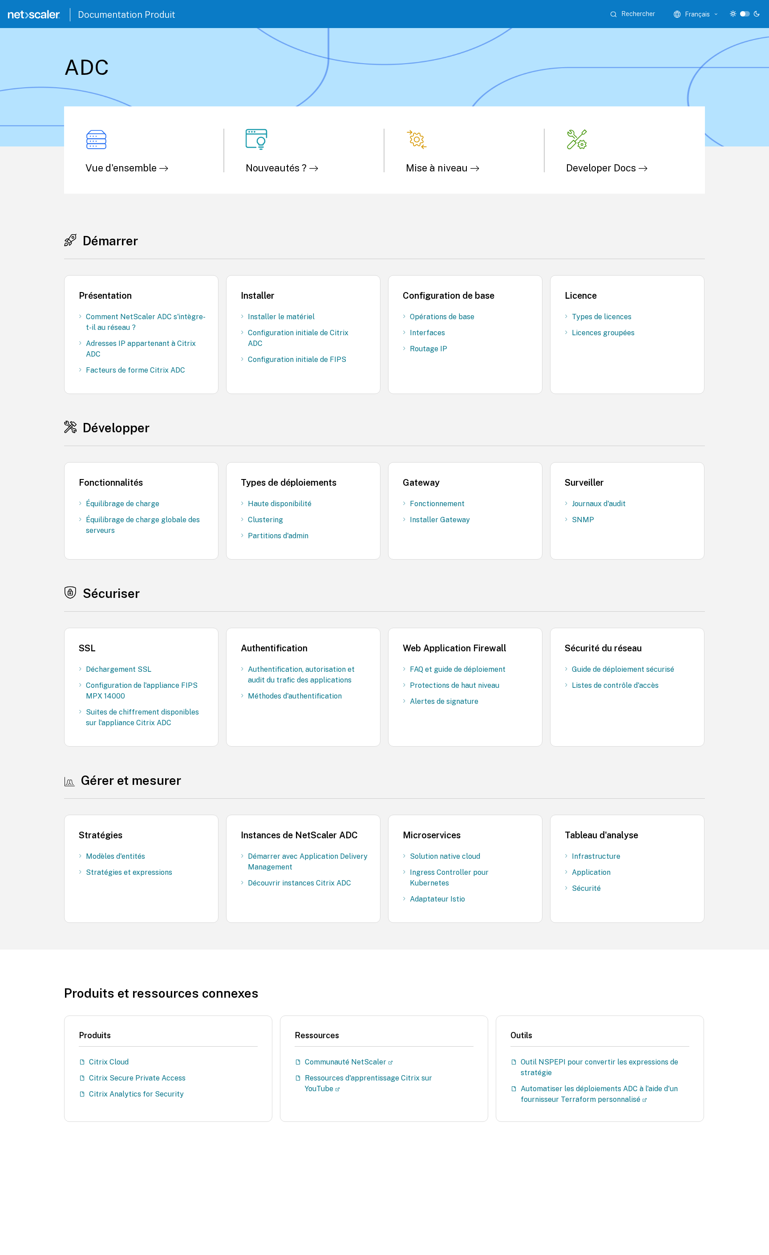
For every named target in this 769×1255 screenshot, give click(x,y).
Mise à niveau (438, 168)
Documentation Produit (126, 14)
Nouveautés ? (277, 168)
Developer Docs (602, 168)
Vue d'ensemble (122, 168)
